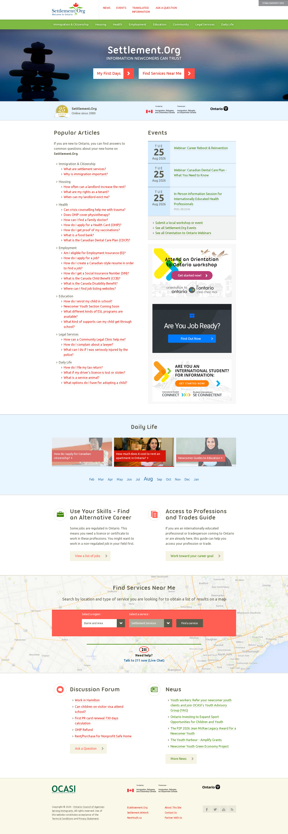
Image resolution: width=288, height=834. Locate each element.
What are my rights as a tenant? (86, 192)
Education (159, 24)
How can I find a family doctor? (86, 220)
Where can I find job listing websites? (90, 288)
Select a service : (139, 614)
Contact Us (171, 812)
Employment (137, 24)
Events (121, 7)
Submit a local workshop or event (179, 223)
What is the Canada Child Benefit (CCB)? (92, 278)
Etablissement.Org (273, 3)
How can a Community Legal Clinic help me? (95, 339)
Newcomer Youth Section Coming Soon (91, 306)
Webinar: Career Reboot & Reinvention (201, 148)
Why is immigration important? (86, 174)
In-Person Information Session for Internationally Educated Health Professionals (198, 199)
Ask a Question (166, 7)
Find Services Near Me (162, 73)
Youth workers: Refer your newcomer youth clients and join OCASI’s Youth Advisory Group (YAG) (201, 705)
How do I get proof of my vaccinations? (92, 230)
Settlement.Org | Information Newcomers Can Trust (73, 10)
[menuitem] (71, 24)
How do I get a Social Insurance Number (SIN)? (96, 273)
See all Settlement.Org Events (175, 228)
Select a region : (91, 614)
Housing (100, 24)
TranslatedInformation (141, 9)
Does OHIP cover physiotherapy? (87, 214)
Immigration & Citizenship (71, 24)
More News (179, 758)
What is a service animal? (81, 377)
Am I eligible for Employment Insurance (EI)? (95, 253)
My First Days (109, 73)
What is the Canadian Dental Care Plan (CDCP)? (97, 240)
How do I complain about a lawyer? (88, 344)
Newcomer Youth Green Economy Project (199, 746)
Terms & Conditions (62, 818)
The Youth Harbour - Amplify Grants (196, 740)
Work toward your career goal (192, 556)
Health (117, 24)
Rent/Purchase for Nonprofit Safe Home (103, 736)
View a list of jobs (87, 556)
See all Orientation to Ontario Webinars (183, 233)
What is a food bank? (79, 235)
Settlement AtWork (138, 812)
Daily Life (227, 24)
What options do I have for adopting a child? (95, 382)
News (106, 7)
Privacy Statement (89, 818)
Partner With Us (173, 817)
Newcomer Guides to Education (199, 458)
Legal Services (205, 24)
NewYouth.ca (134, 817)
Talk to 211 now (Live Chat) (144, 660)
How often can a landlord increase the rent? (95, 186)
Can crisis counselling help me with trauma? (94, 209)
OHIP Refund (84, 729)
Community (181, 24)
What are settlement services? (85, 169)
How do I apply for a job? (81, 258)
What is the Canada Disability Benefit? (91, 283)
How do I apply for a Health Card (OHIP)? (92, 225)
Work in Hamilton (87, 700)
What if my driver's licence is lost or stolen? (94, 372)
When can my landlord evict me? (87, 197)
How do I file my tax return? (83, 367)
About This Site (173, 807)
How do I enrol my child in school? (88, 301)
